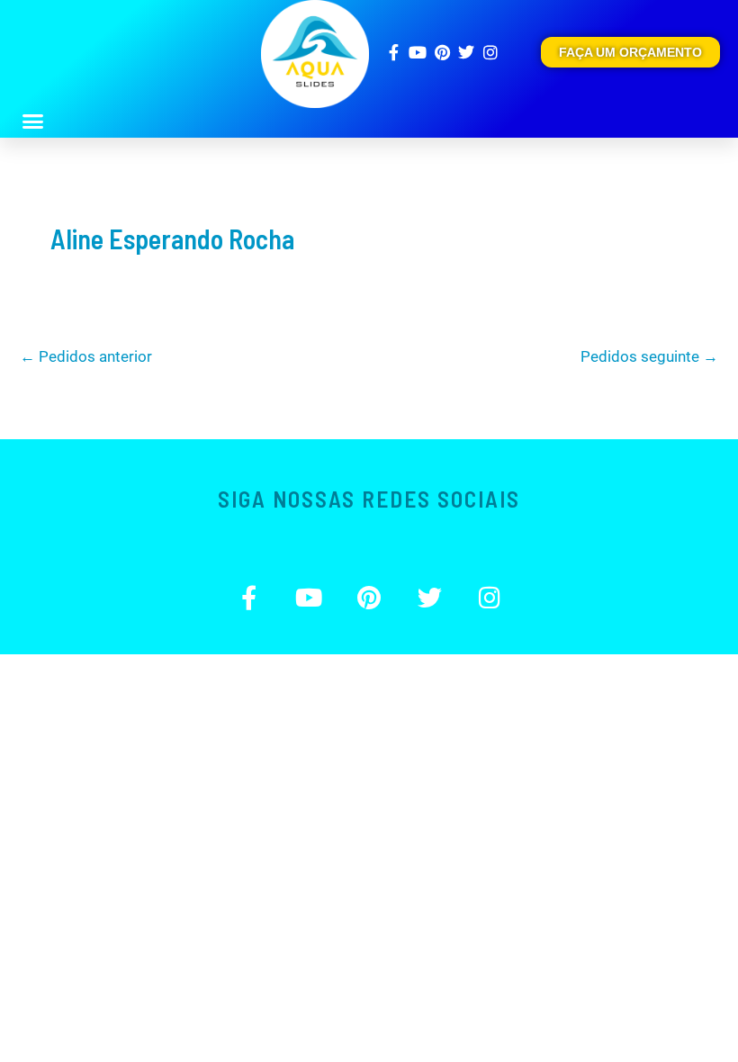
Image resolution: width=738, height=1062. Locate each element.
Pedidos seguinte (649, 356)
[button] (33, 121)
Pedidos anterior (86, 356)
